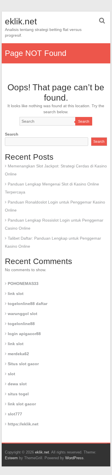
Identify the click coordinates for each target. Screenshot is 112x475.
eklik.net (21, 21)
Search (83, 122)
